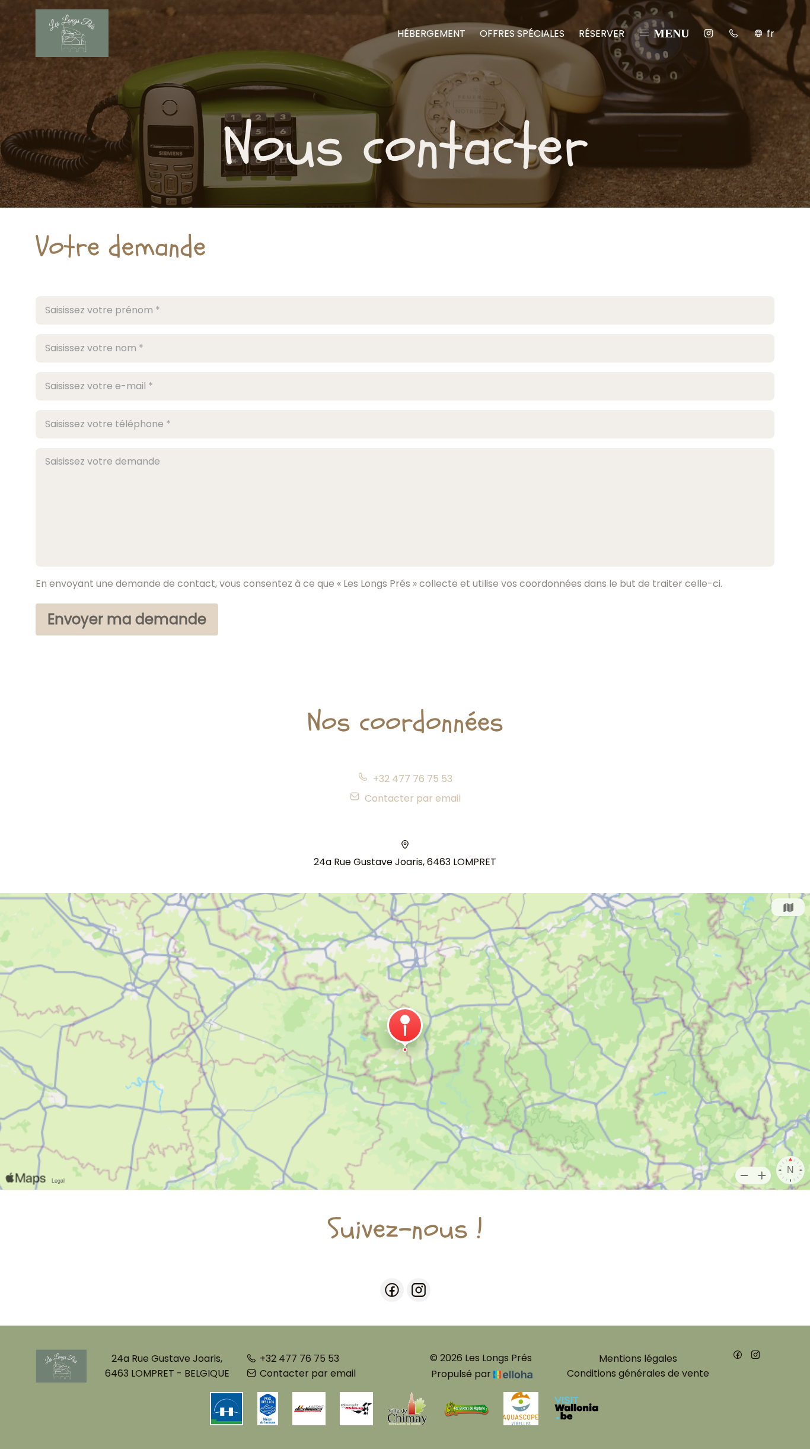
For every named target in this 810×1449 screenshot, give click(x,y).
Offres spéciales (522, 33)
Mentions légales (638, 1358)
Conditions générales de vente (638, 1373)
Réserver (601, 33)
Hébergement (431, 33)
